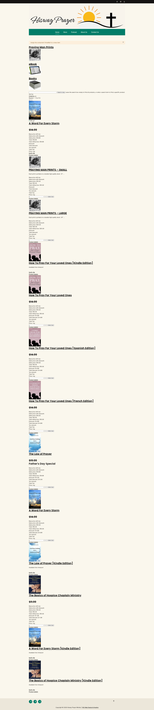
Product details (33, 155)
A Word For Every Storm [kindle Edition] (54, 648)
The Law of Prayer (40, 454)
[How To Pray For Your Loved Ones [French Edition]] (35, 390)
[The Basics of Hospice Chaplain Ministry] (35, 584)
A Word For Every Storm (44, 123)
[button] (113, 701)
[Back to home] (77, 17)
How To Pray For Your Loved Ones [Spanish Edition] (62, 348)
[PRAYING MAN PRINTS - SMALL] (35, 162)
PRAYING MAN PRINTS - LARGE (48, 213)
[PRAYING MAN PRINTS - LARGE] (35, 205)
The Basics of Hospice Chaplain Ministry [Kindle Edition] (66, 680)
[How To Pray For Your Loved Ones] (35, 284)
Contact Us (95, 32)
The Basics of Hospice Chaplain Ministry (55, 595)
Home (57, 32)
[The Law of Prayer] (35, 443)
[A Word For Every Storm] (35, 110)
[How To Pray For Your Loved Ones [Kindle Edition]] (35, 252)
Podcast (74, 32)
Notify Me (32, 153)
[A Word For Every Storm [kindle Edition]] (35, 637)
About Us (84, 32)
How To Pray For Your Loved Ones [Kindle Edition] (61, 263)
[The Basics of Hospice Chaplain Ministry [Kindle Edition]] (35, 669)
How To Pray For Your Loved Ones (50, 295)
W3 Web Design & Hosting (90, 707)
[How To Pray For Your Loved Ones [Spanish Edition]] (35, 337)
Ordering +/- (32, 96)
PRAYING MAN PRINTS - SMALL (48, 170)
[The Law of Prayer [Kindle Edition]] (35, 552)
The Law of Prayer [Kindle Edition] (51, 563)
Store (65, 32)
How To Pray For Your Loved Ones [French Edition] (61, 401)
